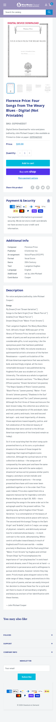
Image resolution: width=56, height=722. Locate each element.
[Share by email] (48, 187)
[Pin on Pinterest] (38, 187)
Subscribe (27, 676)
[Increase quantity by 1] (29, 153)
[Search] (49, 12)
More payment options (28, 178)
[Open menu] (4, 5)
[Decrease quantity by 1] (20, 153)
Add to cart (28, 163)
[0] (50, 4)
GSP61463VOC (36, 137)
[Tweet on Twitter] (43, 187)
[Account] (46, 5)
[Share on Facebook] (32, 187)
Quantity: (11, 152)
